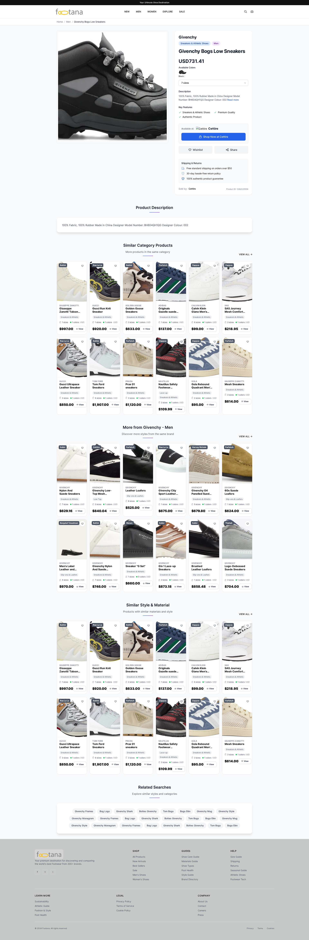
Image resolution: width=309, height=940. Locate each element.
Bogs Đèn (185, 811)
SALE (182, 11)
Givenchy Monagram (83, 818)
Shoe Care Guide (190, 856)
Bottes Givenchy (148, 811)
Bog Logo (105, 811)
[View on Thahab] (247, 556)
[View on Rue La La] (115, 298)
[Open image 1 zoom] (112, 86)
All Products (139, 856)
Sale (135, 870)
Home (60, 21)
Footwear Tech (238, 879)
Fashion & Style (43, 910)
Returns (234, 865)
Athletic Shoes (237, 874)
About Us (202, 901)
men (68, 21)
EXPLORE (168, 11)
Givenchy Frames (84, 811)
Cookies (270, 928)
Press (201, 915)
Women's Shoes (141, 879)
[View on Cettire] (115, 480)
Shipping (235, 861)
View (81, 329)
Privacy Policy (123, 901)
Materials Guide (190, 861)
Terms (260, 928)
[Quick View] (76, 298)
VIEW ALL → (245, 254)
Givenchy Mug (204, 811)
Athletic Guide (42, 906)
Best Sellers (139, 865)
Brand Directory (190, 879)
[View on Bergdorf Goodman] (82, 556)
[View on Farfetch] (181, 298)
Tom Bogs (168, 811)
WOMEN (151, 11)
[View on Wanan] (148, 556)
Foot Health (187, 870)
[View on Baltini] (82, 298)
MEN (138, 11)
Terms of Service (125, 906)
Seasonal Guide (238, 870)
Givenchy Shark (124, 811)
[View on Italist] (82, 480)
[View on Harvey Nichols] (214, 480)
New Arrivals (139, 861)
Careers (202, 910)
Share (233, 149)
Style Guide (188, 874)
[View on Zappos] (214, 298)
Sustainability (42, 901)
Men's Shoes (139, 874)
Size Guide (236, 856)
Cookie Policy (123, 910)
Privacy (250, 928)
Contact (202, 906)
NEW (127, 11)
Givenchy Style (226, 811)
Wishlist (198, 149)
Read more (233, 99)
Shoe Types (188, 865)
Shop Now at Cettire (215, 136)
